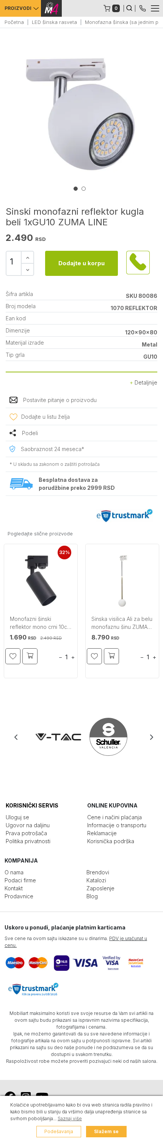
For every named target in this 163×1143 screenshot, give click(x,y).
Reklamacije (102, 833)
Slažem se (106, 1131)
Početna (14, 22)
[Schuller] (107, 737)
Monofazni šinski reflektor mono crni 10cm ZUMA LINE (40, 624)
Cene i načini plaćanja (114, 817)
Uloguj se (17, 817)
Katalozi (96, 880)
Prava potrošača (26, 833)
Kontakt (14, 888)
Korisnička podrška (110, 841)
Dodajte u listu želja (45, 416)
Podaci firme (20, 880)
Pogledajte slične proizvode (40, 533)
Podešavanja (58, 1131)
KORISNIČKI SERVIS (32, 805)
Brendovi (97, 872)
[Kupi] (30, 656)
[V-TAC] (57, 737)
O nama (14, 872)
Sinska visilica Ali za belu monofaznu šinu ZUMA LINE (121, 624)
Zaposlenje (100, 888)
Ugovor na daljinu (28, 825)
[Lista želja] (13, 656)
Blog (92, 896)
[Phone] (142, 7)
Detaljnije (145, 382)
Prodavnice (19, 896)
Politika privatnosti (28, 841)
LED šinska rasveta (54, 22)
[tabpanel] (81, 114)
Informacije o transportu (116, 825)
